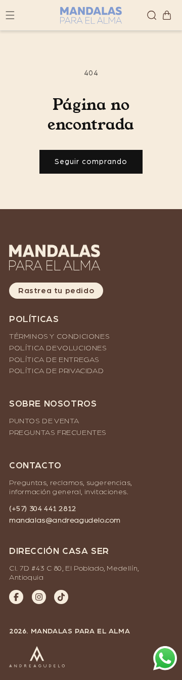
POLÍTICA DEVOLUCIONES (58, 348)
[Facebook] (16, 597)
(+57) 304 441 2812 (42, 508)
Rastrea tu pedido (56, 291)
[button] (152, 15)
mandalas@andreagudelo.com (65, 520)
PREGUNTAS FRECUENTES (58, 432)
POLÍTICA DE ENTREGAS (54, 360)
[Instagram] (39, 597)
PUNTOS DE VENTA (44, 421)
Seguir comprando (91, 162)
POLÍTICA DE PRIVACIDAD (56, 371)
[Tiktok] (61, 597)
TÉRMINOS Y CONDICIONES (59, 336)
